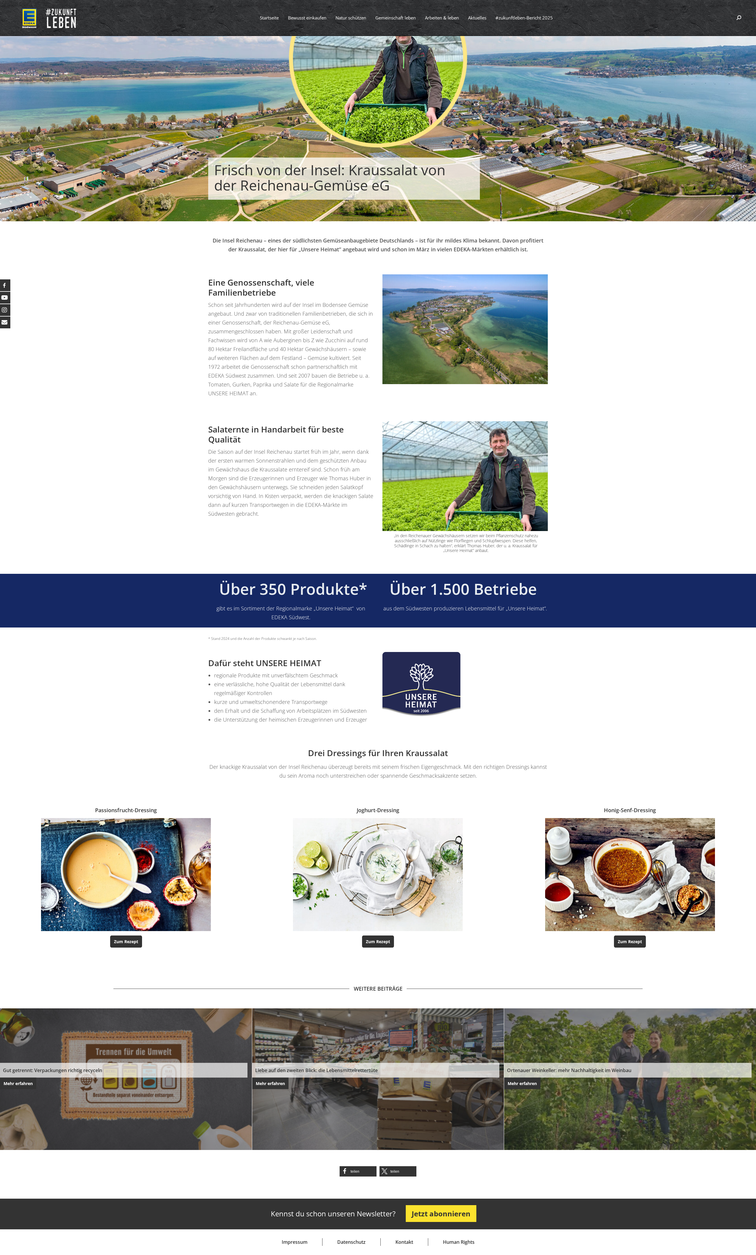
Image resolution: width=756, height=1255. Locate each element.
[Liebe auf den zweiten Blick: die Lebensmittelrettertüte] (378, 1079)
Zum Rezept (126, 941)
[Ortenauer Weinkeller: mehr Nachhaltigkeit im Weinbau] (630, 1079)
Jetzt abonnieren (441, 1213)
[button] (358, 1171)
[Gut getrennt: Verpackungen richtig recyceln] (126, 1079)
